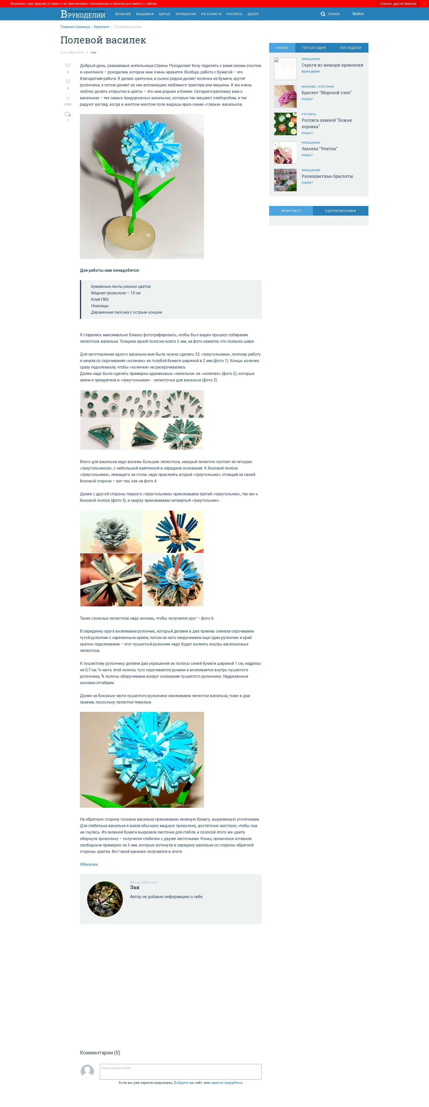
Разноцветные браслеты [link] (327, 176)
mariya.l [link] (307, 99)
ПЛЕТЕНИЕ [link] (326, 86)
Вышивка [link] (145, 14)
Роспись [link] (234, 14)
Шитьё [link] (165, 14)
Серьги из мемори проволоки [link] (332, 64)
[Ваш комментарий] (180, 1071)
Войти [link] (358, 13)
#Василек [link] (89, 864)
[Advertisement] (171, 985)
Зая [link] (93, 52)
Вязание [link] (123, 14)
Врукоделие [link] (311, 71)
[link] (77, 27)
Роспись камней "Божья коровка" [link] (327, 123)
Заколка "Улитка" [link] (319, 148)
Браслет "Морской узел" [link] (327, 92)
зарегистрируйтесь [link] (227, 1083)
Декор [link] (253, 14)
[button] (331, 14)
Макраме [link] (309, 86)
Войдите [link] (181, 1083)
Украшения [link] (186, 14)
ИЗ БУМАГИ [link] (211, 14)
